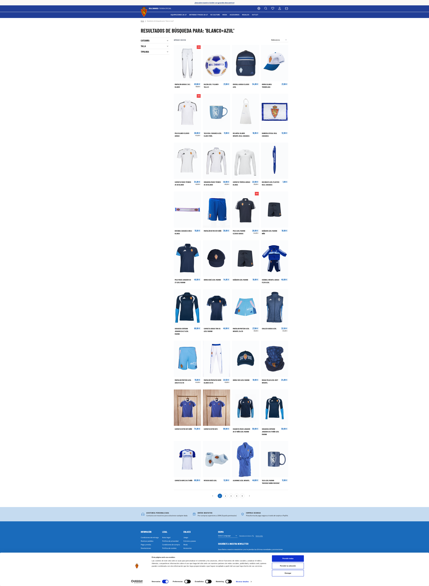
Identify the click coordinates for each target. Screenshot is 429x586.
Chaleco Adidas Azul (269, 328)
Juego (185, 537)
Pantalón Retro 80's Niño (212, 231)
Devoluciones (146, 548)
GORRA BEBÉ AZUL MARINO (212, 280)
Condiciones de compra (171, 544)
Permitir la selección (288, 566)
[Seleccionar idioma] (259, 8)
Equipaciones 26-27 (179, 15)
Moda (224, 15)
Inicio (142, 21)
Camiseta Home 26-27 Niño (183, 480)
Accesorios (234, 15)
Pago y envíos (146, 544)
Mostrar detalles (242, 582)
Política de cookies (169, 548)
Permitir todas (287, 558)
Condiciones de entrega (150, 537)
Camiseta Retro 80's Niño (183, 429)
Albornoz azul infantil (241, 480)
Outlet (255, 15)
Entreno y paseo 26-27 (198, 15)
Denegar (288, 573)
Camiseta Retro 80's (211, 429)
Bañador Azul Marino (240, 280)
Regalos (245, 15)
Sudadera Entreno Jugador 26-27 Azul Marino (181, 331)
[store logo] (144, 11)
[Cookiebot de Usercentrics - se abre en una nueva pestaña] (137, 581)
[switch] (187, 581)
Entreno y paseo (189, 541)
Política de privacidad (170, 541)
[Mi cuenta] (279, 8)
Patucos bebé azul (210, 480)
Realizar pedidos (147, 541)
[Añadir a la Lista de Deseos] (176, 47)
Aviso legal (166, 537)
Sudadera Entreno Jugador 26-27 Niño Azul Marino (270, 431)
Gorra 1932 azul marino (241, 380)
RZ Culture (215, 15)
